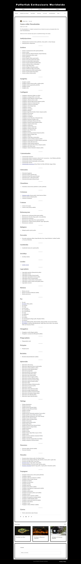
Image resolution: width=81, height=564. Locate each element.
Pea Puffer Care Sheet (20, 537)
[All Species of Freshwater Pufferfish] (58, 531)
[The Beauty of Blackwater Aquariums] (40, 531)
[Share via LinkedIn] (26, 516)
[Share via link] (28, 516)
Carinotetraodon (52, 13)
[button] (65, 13)
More (58, 13)
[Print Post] (31, 516)
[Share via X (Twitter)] (23, 516)
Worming (39, 13)
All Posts (16, 13)
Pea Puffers (33, 13)
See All (65, 524)
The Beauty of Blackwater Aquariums (39, 538)
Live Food (45, 13)
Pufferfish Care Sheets (24, 13)
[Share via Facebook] (20, 516)
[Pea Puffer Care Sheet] (22, 531)
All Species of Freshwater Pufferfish (57, 538)
